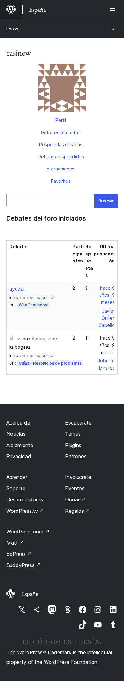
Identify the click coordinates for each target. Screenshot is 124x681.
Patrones (75, 456)
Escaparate (78, 423)
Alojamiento (19, 445)
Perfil (60, 120)
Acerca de (18, 423)
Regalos (77, 511)
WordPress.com (28, 531)
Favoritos (61, 181)
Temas (73, 434)
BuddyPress (23, 565)
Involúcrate (78, 477)
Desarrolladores (24, 499)
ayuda (16, 289)
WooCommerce (34, 304)
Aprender (16, 477)
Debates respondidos (61, 156)
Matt (15, 542)
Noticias (15, 434)
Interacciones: (61, 168)
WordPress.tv (25, 511)
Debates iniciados (61, 132)
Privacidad (18, 456)
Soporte (15, 488)
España (29, 594)
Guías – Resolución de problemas (50, 363)
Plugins (73, 445)
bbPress (19, 554)
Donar (75, 499)
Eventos (75, 488)
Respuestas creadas (60, 144)
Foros (12, 28)
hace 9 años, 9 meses (107, 295)
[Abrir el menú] (114, 9)
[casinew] (62, 89)
